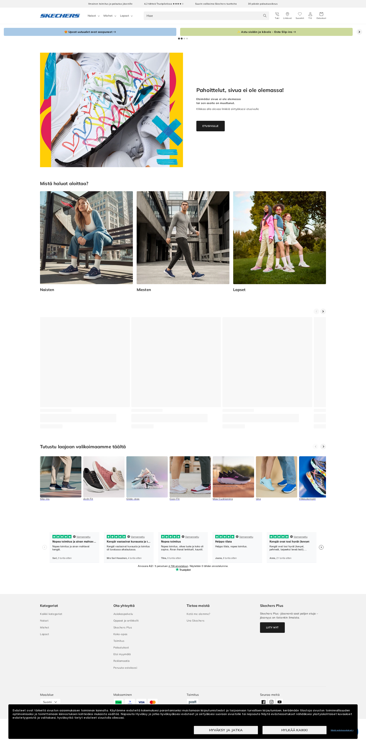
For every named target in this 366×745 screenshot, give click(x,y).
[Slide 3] (184, 38)
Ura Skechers (195, 620)
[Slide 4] (187, 38)
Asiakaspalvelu (123, 614)
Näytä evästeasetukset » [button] (342, 730)
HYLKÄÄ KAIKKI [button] (294, 730)
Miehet (108, 15)
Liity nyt (272, 627)
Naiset (92, 15)
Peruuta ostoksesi (125, 667)
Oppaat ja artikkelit (126, 620)
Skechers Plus (122, 627)
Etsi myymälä (122, 654)
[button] (321, 16)
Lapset (124, 15)
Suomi (47, 702)
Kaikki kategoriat (51, 614)
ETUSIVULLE (210, 125)
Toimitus (118, 641)
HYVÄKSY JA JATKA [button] (226, 730)
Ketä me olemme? (198, 614)
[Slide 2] (182, 39)
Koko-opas (120, 634)
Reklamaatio (121, 661)
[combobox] (206, 15)
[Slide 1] (179, 39)
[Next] (323, 446)
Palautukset (121, 647)
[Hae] (265, 15)
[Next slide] (359, 32)
